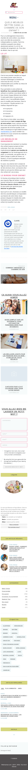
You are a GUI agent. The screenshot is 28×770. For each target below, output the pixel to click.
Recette (4, 604)
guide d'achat (7, 647)
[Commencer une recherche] (6, 12)
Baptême (14, 629)
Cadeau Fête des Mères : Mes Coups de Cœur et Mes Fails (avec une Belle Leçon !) (18, 569)
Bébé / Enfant (11, 207)
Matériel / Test (6, 599)
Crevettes (6, 640)
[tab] (2, 688)
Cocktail (14, 633)
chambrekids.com (6, 131)
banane (5, 629)
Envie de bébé (6, 591)
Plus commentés (10, 688)
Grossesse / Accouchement (10, 596)
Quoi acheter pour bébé (11, 666)
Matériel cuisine (8, 655)
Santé (3, 607)
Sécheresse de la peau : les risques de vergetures (11, 715)
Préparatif (6, 662)
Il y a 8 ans (4, 699)
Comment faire (8, 636)
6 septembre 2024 (14, 392)
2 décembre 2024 (14, 329)
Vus (2, 688)
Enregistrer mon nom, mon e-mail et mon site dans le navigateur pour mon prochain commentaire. (14, 453)
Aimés (20, 688)
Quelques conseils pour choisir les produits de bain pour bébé (13, 705)
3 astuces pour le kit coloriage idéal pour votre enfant (14, 388)
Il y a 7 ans (4, 708)
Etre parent (13, 544)
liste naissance (8, 651)
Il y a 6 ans (4, 718)
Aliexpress (6, 625)
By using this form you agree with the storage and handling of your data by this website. (15, 461)
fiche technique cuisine (11, 644)
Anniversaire (18, 625)
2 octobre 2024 (14, 361)
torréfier (6, 670)
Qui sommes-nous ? (14, 527)
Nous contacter (14, 524)
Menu (13, 17)
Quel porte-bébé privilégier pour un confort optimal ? (16, 559)
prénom (12, 659)
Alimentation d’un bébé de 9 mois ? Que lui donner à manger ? (14, 696)
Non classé (5, 602)
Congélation (21, 636)
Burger (5, 633)
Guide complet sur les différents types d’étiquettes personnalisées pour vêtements (14, 323)
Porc (4, 659)
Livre (19, 651)
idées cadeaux (20, 647)
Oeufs (20, 655)
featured (17, 640)
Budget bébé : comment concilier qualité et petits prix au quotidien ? (18, 549)
